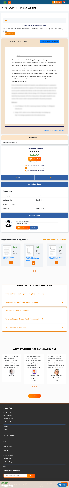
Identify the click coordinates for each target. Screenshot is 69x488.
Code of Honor (8, 446)
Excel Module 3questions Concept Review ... (56, 257)
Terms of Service (8, 418)
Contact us (6, 444)
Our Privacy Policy (8, 415)
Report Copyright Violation (55, 130)
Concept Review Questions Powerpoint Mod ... (32, 258)
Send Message (23, 228)
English (38, 196)
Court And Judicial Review (8, 257)
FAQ (5, 441)
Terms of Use (7, 458)
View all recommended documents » (55, 240)
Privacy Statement (8, 455)
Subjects (6, 432)
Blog (4, 466)
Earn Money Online (9, 413)
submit (31, 476)
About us (6, 426)
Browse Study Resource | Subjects (18, 8)
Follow (34, 228)
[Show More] (9, 34)
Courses (6, 429)
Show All (34, 396)
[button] (64, 2)
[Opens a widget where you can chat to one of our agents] (62, 485)
